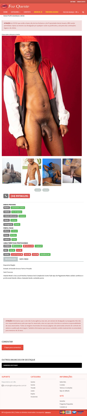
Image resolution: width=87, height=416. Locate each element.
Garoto (33, 382)
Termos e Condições (66, 388)
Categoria (15, 12)
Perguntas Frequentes (66, 404)
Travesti (33, 388)
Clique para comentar (12, 347)
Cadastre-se (63, 407)
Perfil (9, 16)
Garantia (62, 401)
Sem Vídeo (23, 259)
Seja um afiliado (65, 391)
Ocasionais (34, 397)
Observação (10, 259)
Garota (33, 385)
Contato (27, 12)
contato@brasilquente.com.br (15, 385)
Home (5, 12)
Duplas (33, 394)
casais (32, 391)
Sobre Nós (63, 382)
